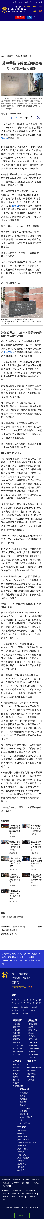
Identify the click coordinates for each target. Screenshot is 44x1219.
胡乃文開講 (31, 1071)
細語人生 (31, 1057)
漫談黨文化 (21, 1164)
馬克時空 (31, 1051)
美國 (17, 56)
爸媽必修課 (17, 1080)
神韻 (14, 2)
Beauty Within (25, 1108)
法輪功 (4, 138)
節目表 (27, 978)
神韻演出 (15, 1013)
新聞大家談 (32, 1024)
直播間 (15, 982)
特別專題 (21, 1127)
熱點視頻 (24, 1007)
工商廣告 (20, 1170)
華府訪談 (16, 1042)
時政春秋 (31, 1033)
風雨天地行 (21, 1155)
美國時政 (24, 56)
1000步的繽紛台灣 (26, 1118)
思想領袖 (31, 1036)
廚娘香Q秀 (24, 1114)
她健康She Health (34, 1068)
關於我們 (16, 1180)
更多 (4, 1200)
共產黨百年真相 (23, 1137)
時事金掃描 (32, 1030)
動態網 (13, 1197)
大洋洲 (34, 954)
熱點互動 (31, 1027)
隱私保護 (35, 1180)
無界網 (21, 1197)
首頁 (3, 56)
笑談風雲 (16, 1068)
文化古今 (16, 1083)
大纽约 (13, 954)
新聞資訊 (10, 56)
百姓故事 (20, 1161)
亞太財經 (16, 1054)
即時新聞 (33, 1007)
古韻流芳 (16, 1071)
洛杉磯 (27, 954)
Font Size (32, 117)
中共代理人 (8, 352)
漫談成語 (16, 1077)
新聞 (14, 995)
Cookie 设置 (22, 1215)
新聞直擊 (16, 1036)
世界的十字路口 (34, 1048)
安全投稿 (15, 1183)
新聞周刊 (16, 1039)
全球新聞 (16, 1024)
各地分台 (28, 2)
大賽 (20, 2)
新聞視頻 (17, 1020)
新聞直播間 (20, 17)
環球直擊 (16, 1027)
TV (30, 17)
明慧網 (5, 1197)
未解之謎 (16, 1065)
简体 (40, 2)
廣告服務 (25, 1183)
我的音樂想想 (25, 1123)
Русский (23, 960)
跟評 (39, 927)
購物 (30, 987)
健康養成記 (31, 1074)
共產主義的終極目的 (25, 1140)
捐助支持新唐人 (19, 987)
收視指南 (26, 1180)
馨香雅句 (16, 1074)
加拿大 (20, 954)
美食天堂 (23, 1102)
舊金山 (15, 957)
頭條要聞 (15, 1007)
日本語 (31, 960)
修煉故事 (20, 1167)
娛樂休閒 (24, 1089)
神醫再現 (30, 1077)
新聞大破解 (32, 1039)
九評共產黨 (21, 1146)
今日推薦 (15, 1010)
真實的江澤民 (22, 1149)
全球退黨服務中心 (29, 1194)
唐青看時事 (32, 1045)
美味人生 (23, 1105)
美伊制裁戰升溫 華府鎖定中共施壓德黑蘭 (36, 828)
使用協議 (6, 1183)
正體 (36, 2)
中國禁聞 (16, 1030)
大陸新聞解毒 (33, 1054)
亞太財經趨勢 (18, 1051)
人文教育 (17, 1061)
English (5, 960)
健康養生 (31, 1061)
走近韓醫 (30, 1080)
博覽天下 (24, 1010)
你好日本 (23, 1096)
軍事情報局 (32, 1042)
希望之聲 (15, 1194)
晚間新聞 (16, 1033)
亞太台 (23, 957)
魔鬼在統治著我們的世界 (26, 1143)
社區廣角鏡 (17, 1048)
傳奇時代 (20, 1134)
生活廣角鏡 (24, 1093)
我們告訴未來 (22, 1130)
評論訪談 (32, 1020)
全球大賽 (24, 1013)
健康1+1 (30, 1065)
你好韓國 (23, 1099)
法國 (9, 957)
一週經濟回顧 (18, 1045)
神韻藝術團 (17, 1190)
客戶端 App (7, 1186)
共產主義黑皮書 (23, 1158)
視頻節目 (16, 978)
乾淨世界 (6, 1194)
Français (14, 960)
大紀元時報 (28, 1190)
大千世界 (23, 1111)
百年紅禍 (20, 1152)
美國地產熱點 (18, 1086)
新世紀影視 (31, 1197)
